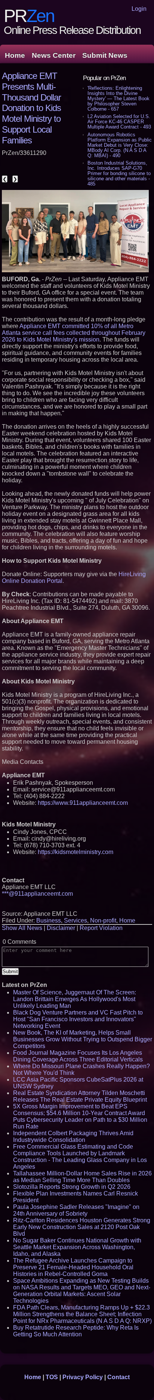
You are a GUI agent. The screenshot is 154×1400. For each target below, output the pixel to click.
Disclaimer (61, 928)
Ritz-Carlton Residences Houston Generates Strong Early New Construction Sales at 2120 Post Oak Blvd (81, 1227)
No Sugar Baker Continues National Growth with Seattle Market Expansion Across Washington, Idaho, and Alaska (77, 1247)
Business (48, 920)
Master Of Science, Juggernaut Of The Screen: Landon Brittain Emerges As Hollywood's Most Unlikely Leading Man (74, 999)
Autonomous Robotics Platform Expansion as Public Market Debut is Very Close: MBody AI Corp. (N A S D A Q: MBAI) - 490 (119, 145)
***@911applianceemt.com (37, 894)
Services (75, 920)
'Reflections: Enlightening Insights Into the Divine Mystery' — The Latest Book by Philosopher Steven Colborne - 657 (118, 98)
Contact (118, 1377)
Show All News (22, 928)
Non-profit (103, 920)
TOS (52, 1377)
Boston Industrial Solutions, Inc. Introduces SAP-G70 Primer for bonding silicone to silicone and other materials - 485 (119, 173)
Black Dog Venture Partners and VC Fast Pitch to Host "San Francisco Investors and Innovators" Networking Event (78, 1019)
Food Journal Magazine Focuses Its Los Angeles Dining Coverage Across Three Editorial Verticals (78, 1056)
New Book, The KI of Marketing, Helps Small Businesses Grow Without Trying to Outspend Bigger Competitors (82, 1039)
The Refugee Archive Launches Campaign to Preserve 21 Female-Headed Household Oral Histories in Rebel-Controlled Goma (73, 1267)
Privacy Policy (82, 1377)
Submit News (104, 55)
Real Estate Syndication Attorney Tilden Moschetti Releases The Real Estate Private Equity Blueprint (80, 1096)
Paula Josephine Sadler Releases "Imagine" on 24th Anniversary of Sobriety (76, 1210)
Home (15, 55)
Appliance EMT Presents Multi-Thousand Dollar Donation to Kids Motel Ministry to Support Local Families (31, 108)
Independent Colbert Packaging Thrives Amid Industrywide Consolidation (73, 1136)
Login (139, 9)
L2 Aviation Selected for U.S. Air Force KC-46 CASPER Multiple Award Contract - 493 (119, 122)
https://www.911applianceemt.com (83, 803)
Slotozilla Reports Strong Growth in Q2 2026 (71, 1187)
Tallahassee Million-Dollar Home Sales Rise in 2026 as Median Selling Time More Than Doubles (82, 1176)
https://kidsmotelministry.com (75, 852)
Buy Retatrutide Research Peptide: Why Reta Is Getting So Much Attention (76, 1330)
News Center (54, 55)
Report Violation (101, 928)
